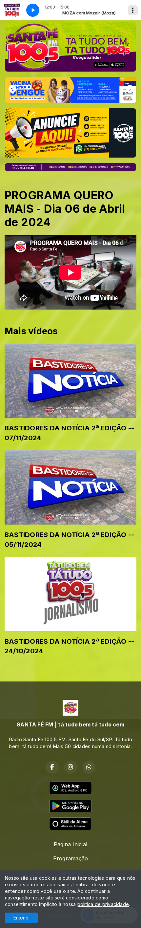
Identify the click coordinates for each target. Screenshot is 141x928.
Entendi (21, 917)
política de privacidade (103, 904)
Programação (70, 858)
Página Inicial (70, 844)
